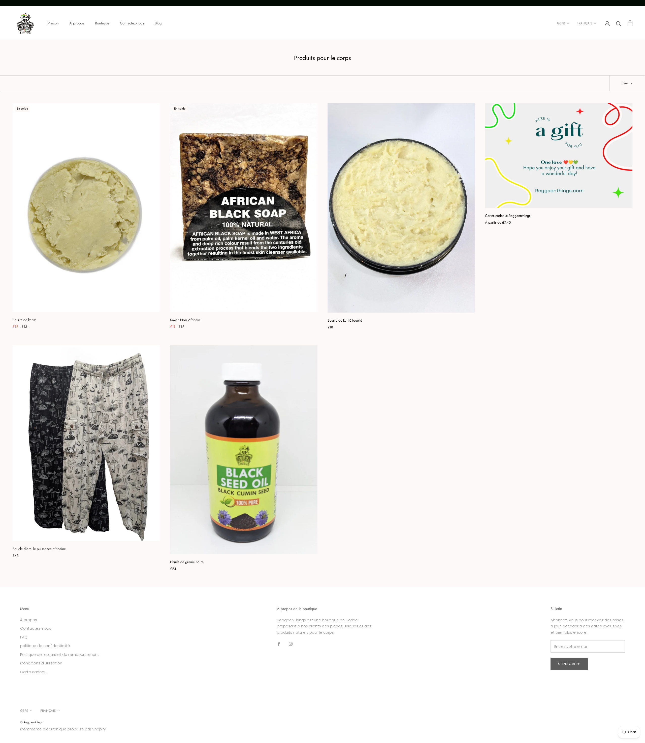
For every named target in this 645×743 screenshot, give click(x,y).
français (584, 23)
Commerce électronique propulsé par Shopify (63, 729)
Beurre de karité (24, 319)
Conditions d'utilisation (41, 663)
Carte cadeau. (33, 671)
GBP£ (561, 23)
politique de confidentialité (45, 645)
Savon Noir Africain (185, 319)
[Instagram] (291, 644)
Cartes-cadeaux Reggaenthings (508, 215)
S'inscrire (569, 663)
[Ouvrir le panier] (630, 23)
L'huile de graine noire (187, 561)
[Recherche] (618, 23)
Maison (53, 23)
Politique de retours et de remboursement (59, 654)
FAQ (23, 637)
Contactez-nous (132, 23)
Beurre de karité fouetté (345, 320)
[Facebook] (279, 644)
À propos (76, 23)
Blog (158, 23)
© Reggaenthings (31, 722)
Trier (625, 83)
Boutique (102, 23)
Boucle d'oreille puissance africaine (39, 548)
